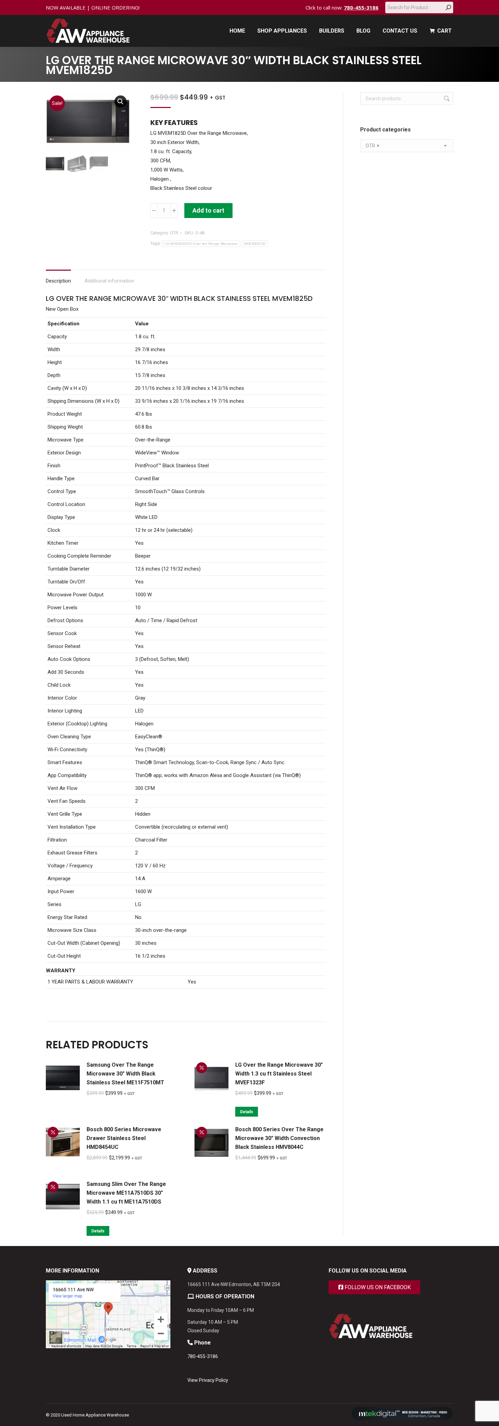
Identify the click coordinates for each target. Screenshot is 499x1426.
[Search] (448, 7)
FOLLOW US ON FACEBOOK (377, 1287)
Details (246, 1111)
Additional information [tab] (109, 281)
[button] (120, 101)
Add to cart (208, 210)
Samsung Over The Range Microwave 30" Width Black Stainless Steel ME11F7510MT (125, 1074)
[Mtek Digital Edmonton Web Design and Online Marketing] (402, 1418)
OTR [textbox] (372, 145)
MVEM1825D (255, 244)
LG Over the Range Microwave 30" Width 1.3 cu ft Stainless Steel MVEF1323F (279, 1074)
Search (446, 98)
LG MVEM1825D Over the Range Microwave (201, 244)
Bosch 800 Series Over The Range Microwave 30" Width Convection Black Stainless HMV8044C (279, 1138)
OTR (174, 232)
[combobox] (406, 145)
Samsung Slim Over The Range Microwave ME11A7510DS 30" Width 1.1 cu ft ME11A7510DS (126, 1193)
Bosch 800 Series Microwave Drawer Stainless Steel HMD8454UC (124, 1138)
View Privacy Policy (207, 1380)
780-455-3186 (361, 7)
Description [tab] (58, 281)
